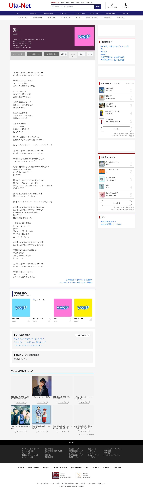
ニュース (91, 453)
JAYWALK (108, 114)
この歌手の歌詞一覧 (83, 335)
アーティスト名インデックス (30, 449)
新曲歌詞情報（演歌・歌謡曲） (54, 451)
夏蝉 (107, 185)
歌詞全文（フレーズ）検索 (30, 455)
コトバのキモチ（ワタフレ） (113, 449)
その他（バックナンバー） (112, 455)
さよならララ (110, 177)
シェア (90, 54)
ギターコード (23, 18)
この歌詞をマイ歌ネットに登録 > (79, 280)
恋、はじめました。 (112, 162)
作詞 (67, 2)
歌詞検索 (33, 13)
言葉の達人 (121, 18)
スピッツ (108, 91)
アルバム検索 (26, 453)
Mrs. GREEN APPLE (112, 121)
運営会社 (21, 467)
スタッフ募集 (117, 467)
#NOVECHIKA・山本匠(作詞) (112, 57)
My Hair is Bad (110, 195)
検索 (98, 7)
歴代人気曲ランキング (76, 455)
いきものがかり (110, 180)
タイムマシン (94, 13)
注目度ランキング (74, 457)
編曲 (77, 2)
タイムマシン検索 (27, 457)
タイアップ (89, 2)
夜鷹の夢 (108, 96)
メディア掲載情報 (33, 467)
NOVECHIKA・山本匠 (24, 41)
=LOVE (107, 164)
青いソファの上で (111, 193)
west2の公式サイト (108, 222)
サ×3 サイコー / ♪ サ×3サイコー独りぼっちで (30, 342)
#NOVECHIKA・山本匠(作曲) (112, 60)
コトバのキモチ (79, 13)
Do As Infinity (110, 98)
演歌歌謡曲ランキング (76, 451)
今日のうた (52, 18)
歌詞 (82, 2)
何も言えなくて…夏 (112, 111)
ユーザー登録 (112, 7)
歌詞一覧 (64, 54)
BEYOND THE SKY (112, 170)
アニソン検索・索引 (28, 451)
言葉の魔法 (107, 18)
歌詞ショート (37, 18)
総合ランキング (74, 449)
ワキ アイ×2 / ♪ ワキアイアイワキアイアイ (29, 339)
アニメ (78, 18)
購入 (81, 54)
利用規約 (46, 467)
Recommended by (84, 434)
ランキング (64, 13)
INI (106, 172)
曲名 (62, 2)
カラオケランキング (75, 453)
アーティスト (55, 2)
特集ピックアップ (92, 18)
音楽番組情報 (110, 13)
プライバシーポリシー (60, 467)
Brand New (109, 119)
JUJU (107, 188)
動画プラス (125, 13)
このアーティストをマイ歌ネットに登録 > (75, 282)
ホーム (17, 13)
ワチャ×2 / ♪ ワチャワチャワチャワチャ (28, 345)
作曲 (72, 2)
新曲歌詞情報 (48, 13)
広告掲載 (106, 467)
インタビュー (65, 18)
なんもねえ (109, 104)
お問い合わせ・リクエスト (79, 467)
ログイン (126, 7)
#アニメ (104, 52)
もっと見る (116, 129)
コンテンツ (96, 467)
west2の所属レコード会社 (111, 224)
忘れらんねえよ (110, 106)
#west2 (103, 54)
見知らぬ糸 (109, 88)
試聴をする (35, 54)
